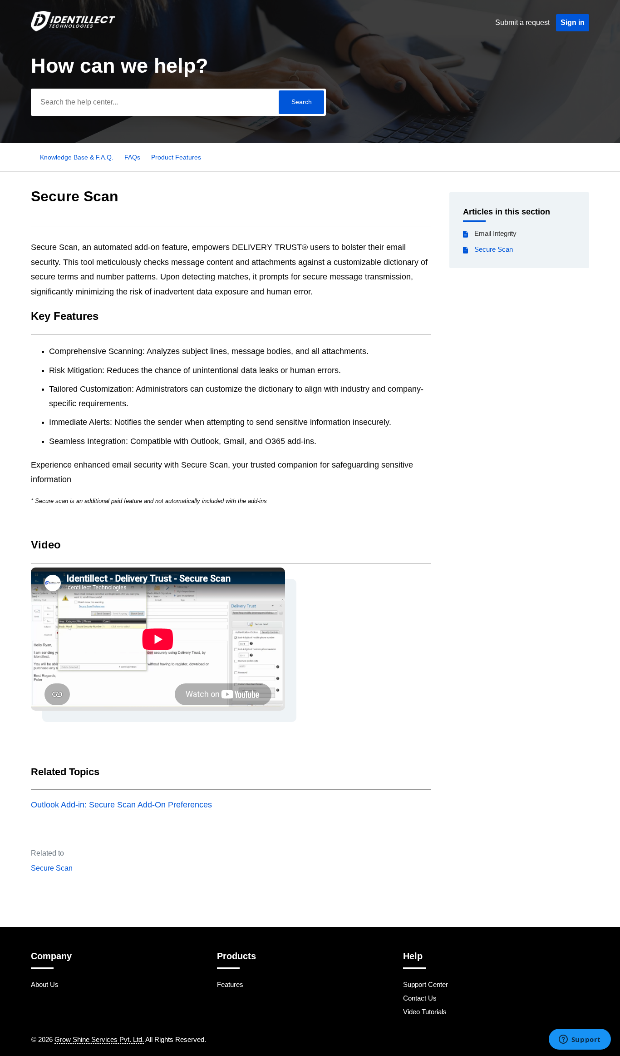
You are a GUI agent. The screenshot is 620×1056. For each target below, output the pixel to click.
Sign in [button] (573, 22)
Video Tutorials (425, 1012)
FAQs (132, 157)
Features (230, 984)
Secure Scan (493, 249)
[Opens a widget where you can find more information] (579, 1040)
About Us (45, 984)
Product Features (176, 157)
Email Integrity (495, 233)
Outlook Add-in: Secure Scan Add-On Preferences (121, 804)
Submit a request (522, 22)
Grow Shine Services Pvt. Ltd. (99, 1039)
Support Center (425, 984)
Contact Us (420, 998)
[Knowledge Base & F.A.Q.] (73, 29)
